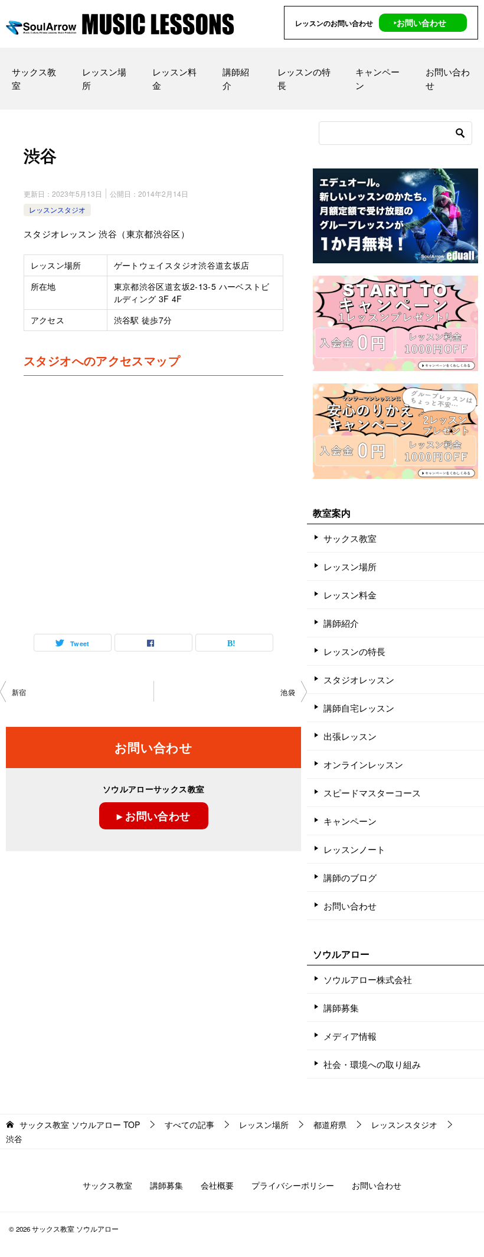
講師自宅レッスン (358, 708)
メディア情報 (350, 1036)
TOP (79, 1125)
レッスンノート (354, 849)
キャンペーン (377, 78)
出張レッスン (350, 736)
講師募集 (341, 1007)
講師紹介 (236, 78)
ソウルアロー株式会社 (367, 979)
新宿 (19, 692)
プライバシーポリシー (292, 1185)
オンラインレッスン (363, 764)
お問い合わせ (448, 78)
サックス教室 (34, 78)
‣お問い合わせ (420, 22)
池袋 (287, 692)
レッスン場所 (104, 78)
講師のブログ (350, 877)
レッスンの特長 (304, 78)
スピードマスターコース (372, 792)
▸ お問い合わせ (154, 815)
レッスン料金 (174, 78)
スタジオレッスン (358, 679)
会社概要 (217, 1185)
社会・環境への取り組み (372, 1064)
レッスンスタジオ (57, 209)
